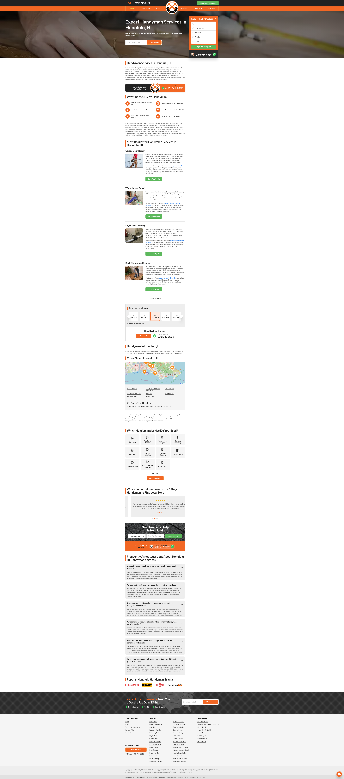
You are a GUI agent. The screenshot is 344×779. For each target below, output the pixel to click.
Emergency (184, 8)
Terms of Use (192, 777)
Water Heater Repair (180, 759)
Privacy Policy (130, 730)
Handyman (146, 8)
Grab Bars (176, 736)
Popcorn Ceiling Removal (181, 733)
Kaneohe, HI (169, 393)
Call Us (139, 3)
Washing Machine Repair (181, 750)
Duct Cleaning (154, 759)
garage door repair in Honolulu (174, 166)
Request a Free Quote (203, 47)
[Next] (181, 316)
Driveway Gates (154, 733)
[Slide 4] (157, 518)
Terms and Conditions (132, 727)
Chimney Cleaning (155, 756)
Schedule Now (144, 336)
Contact (211, 8)
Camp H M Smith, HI (134, 393)
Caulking (152, 727)
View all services (155, 298)
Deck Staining (153, 747)
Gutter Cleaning (178, 739)
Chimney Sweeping (179, 724)
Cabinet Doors (177, 730)
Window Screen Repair (180, 747)
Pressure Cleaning (155, 730)
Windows (198, 33)
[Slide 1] (152, 518)
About (127, 724)
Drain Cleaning (154, 753)
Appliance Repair (178, 721)
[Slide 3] (156, 518)
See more (155, 473)
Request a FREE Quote (208, 3)
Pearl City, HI (150, 396)
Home (132, 8)
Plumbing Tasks (200, 28)
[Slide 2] (154, 518)
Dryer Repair (153, 736)
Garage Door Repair (156, 724)
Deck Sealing (153, 750)
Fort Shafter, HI (132, 388)
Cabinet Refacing (178, 727)
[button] (155, 373)
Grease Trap (153, 739)
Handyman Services (179, 761)
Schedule (160, 8)
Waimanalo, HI (132, 396)
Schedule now (136, 749)
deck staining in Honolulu (167, 278)
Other (197, 41)
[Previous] (129, 316)
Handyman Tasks (200, 24)
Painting (197, 37)
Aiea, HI (149, 393)
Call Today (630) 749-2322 (134, 754)
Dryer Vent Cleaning (179, 756)
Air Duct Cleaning (155, 744)
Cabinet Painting (178, 744)
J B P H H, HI (169, 388)
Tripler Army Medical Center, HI (208, 724)
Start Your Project (155, 478)
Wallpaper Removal (155, 761)
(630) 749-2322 (173, 88)
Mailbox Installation (179, 741)
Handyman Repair (155, 741)
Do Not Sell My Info (182, 777)
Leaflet (182, 383)
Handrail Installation (179, 753)
